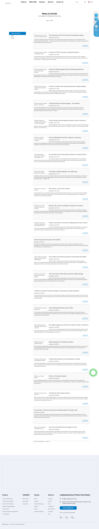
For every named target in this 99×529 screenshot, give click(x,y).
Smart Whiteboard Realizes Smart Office (61, 308)
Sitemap (14, 525)
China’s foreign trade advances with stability (47, 239)
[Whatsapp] (93, 372)
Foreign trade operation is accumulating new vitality (64, 359)
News (51, 20)
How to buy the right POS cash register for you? (63, 427)
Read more (85, 45)
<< (33, 441)
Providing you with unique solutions (59, 393)
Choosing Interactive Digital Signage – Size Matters (64, 103)
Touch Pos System (56, 525)
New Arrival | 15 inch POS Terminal (59, 188)
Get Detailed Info (68, 508)
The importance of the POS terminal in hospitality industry (66, 35)
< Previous (36, 441)
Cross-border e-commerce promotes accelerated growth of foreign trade (55, 410)
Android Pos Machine (65, 525)
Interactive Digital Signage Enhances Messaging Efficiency (66, 69)
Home (47, 20)
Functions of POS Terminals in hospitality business (64, 52)
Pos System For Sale (22, 525)
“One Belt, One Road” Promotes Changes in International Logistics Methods (56, 291)
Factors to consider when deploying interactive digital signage (67, 86)
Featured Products (6, 525)
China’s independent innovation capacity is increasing (65, 137)
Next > (43, 441)
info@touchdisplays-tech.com (69, 498)
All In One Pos (74, 525)
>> (45, 441)
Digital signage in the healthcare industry (61, 342)
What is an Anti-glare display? (57, 376)
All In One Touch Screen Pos (44, 525)
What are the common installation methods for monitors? (66, 205)
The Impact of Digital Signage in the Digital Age (63, 171)
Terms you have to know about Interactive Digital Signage (66, 274)
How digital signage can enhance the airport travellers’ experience (68, 325)
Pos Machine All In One (33, 525)
